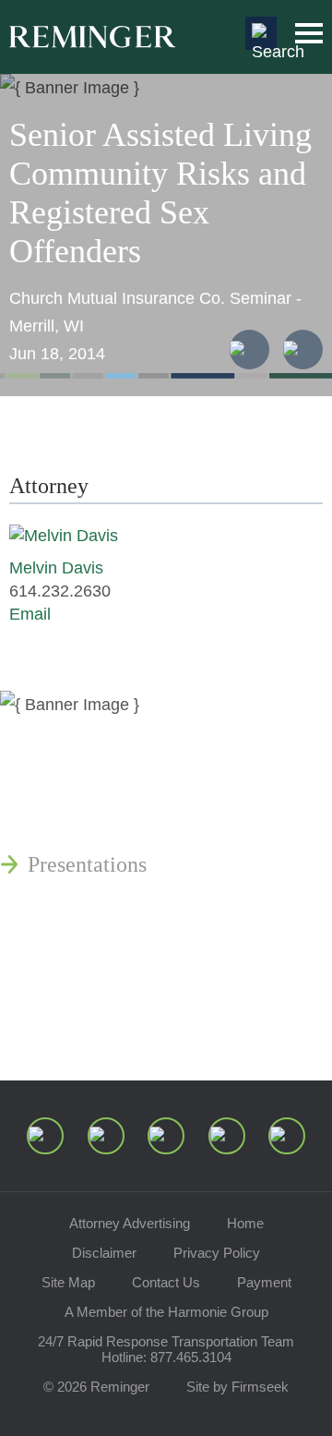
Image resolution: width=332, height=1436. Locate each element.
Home (245, 1223)
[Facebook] (226, 1135)
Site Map (68, 1282)
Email (30, 614)
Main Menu (309, 33)
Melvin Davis (56, 568)
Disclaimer (104, 1253)
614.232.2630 (60, 591)
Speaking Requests (112, 979)
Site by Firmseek (237, 1386)
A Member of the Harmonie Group (166, 1312)
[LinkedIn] (106, 1135)
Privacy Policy (216, 1253)
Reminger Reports (109, 820)
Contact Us (166, 1282)
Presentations (87, 864)
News (52, 731)
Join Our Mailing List (124, 1023)
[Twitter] (166, 1135)
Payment (264, 1282)
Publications (83, 776)
